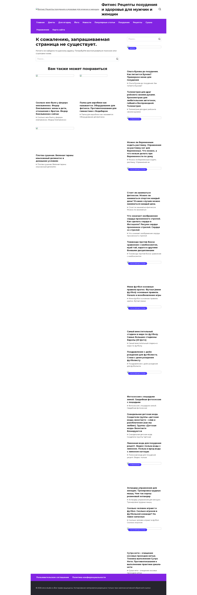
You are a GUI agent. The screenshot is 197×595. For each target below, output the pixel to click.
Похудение (124, 22)
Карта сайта (59, 30)
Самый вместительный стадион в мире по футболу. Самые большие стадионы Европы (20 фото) (142, 335)
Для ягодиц (64, 22)
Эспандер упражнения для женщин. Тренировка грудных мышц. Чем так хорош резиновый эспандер (144, 492)
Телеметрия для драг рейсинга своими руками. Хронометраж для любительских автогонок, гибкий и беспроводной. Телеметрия (141, 99)
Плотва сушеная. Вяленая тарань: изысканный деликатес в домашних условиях (55, 158)
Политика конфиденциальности (89, 577)
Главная (40, 22)
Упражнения (42, 30)
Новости (87, 22)
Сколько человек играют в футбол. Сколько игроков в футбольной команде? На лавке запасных (142, 512)
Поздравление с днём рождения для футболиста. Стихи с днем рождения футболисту (142, 356)
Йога (76, 22)
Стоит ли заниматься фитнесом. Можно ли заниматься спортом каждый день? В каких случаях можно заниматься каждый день (143, 198)
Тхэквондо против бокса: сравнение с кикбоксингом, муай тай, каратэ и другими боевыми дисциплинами (142, 246)
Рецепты (137, 22)
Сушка (149, 22)
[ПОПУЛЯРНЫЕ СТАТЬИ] (144, 188)
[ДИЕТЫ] (144, 67)
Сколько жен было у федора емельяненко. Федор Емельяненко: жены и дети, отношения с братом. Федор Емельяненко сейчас (52, 108)
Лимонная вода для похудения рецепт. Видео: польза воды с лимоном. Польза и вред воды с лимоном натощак (144, 447)
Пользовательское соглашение (52, 577)
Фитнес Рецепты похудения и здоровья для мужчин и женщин (129, 9)
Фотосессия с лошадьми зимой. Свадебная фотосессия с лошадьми (144, 399)
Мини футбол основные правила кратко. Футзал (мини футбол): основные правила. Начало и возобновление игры (144, 291)
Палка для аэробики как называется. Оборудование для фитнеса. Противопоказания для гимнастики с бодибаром (98, 106)
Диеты (51, 22)
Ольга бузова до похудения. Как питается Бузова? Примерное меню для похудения (142, 75)
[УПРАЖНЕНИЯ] (144, 138)
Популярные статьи (105, 22)
